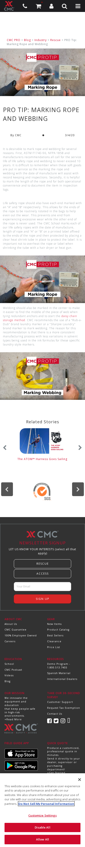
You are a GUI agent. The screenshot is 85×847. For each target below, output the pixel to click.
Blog (27, 40)
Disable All (42, 827)
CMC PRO (13, 40)
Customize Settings (42, 815)
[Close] (80, 780)
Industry (40, 40)
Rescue (55, 40)
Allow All (42, 839)
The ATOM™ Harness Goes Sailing (42, 459)
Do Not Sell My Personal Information (46, 804)
